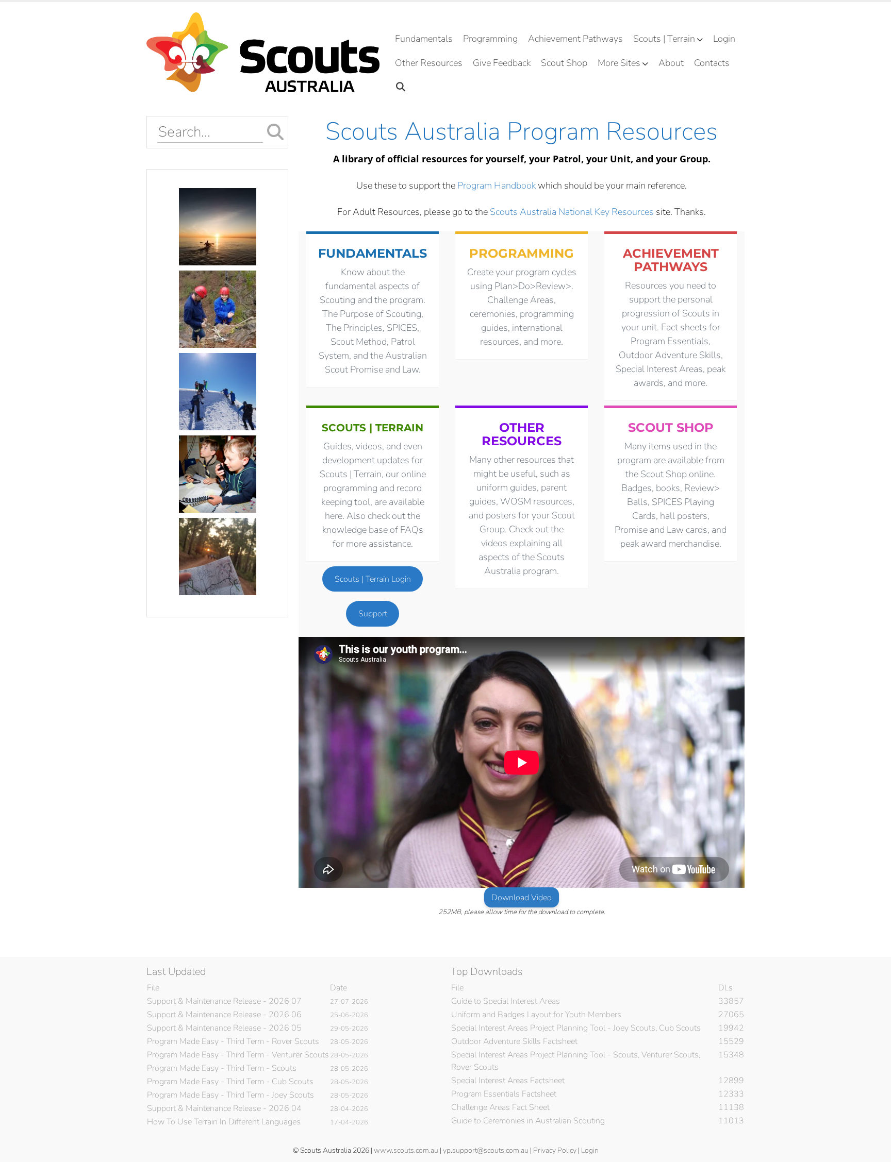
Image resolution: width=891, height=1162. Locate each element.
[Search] (401, 87)
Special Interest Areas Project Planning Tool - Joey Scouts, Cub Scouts (576, 1028)
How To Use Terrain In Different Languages (224, 1121)
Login (724, 38)
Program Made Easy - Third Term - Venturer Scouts (238, 1054)
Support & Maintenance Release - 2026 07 (224, 1001)
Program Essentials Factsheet (503, 1094)
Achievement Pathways (575, 38)
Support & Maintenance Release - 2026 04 (224, 1108)
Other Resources (429, 63)
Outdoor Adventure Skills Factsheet (514, 1041)
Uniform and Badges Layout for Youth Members (536, 1014)
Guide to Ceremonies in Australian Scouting (528, 1120)
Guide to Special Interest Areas (505, 1001)
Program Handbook (496, 185)
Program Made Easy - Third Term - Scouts (221, 1068)
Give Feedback (502, 63)
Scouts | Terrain (664, 38)
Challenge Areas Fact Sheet (500, 1107)
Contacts (712, 63)
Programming (490, 38)
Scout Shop (564, 63)
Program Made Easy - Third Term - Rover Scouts (233, 1041)
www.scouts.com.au (406, 1150)
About (671, 63)
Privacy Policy (554, 1150)
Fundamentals (424, 38)
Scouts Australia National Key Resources (572, 212)
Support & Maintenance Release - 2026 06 (224, 1014)
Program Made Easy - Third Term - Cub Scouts (230, 1081)
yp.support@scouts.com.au (486, 1150)
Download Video (521, 897)
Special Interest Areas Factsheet (508, 1080)
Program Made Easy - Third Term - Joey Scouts (230, 1095)
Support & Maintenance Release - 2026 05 (224, 1028)
